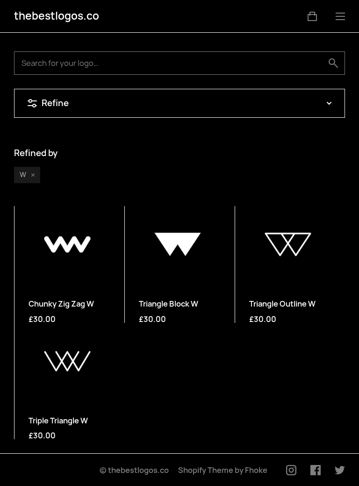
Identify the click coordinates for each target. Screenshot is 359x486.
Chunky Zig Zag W (61, 304)
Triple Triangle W (58, 420)
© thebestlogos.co (134, 470)
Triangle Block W (168, 304)
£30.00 (42, 319)
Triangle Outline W (282, 304)
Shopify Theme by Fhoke (222, 470)
